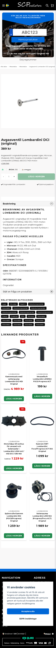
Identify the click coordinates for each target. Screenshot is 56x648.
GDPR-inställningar (28, 619)
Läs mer (5, 163)
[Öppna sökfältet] (47, 5)
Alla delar (13, 304)
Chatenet (14, 316)
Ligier (4, 304)
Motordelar (13, 66)
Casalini (23, 304)
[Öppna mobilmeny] (3, 5)
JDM (22, 316)
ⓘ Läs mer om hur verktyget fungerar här (28, 53)
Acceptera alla (28, 611)
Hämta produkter (28, 39)
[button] (7, 5)
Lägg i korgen (42, 396)
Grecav (4, 316)
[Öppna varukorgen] (52, 5)
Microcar (31, 316)
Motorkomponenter (36, 304)
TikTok (4, 626)
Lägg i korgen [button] (14, 398)
